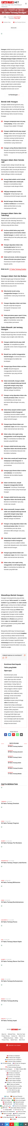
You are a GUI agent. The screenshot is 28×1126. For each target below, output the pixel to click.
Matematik (21, 9)
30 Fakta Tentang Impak (9, 1020)
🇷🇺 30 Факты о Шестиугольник (13, 1082)
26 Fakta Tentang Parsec (9, 922)
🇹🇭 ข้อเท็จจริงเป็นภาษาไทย (13, 1115)
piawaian (6, 698)
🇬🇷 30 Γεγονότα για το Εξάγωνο (13, 1059)
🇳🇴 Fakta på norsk (7, 1104)
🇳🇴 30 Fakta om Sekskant (13, 1073)
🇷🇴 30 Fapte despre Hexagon (13, 1080)
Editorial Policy (11, 1034)
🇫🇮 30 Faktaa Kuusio (6, 1063)
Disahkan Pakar (7, 22)
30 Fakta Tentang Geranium (10, 803)
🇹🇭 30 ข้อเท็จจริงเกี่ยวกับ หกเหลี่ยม (13, 1086)
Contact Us (14, 1036)
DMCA (16, 1038)
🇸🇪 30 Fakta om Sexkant (13, 1084)
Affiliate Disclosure (8, 1038)
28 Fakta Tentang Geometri (15, 752)
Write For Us (22, 1036)
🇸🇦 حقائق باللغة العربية (5, 1106)
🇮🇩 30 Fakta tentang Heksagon (13, 1067)
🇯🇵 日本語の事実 (7, 1109)
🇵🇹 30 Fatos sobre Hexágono (13, 1078)
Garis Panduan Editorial (20, 22)
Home (5, 9)
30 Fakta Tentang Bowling (9, 1001)
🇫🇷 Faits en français (7, 1098)
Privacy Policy (5, 1040)
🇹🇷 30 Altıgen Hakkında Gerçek (13, 1088)
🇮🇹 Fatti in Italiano (5, 1100)
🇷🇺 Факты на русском (19, 1113)
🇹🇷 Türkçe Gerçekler (21, 1117)
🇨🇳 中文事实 (13, 1119)
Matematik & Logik (13, 9)
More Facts (22, 1040)
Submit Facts (14, 1040)
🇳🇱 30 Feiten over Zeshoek (13, 1074)
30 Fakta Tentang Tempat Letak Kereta (13, 863)
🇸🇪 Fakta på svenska (18, 1102)
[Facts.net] (10, 2)
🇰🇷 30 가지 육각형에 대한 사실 (13, 1071)
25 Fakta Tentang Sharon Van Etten (12, 961)
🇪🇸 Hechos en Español (19, 1098)
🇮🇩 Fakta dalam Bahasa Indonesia (17, 1108)
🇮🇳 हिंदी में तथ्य (4, 1108)
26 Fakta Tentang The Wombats (11, 843)
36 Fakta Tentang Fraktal (15, 757)
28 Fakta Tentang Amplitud (15, 746)
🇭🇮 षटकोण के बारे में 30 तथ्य (13, 1065)
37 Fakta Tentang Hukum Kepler (11, 941)
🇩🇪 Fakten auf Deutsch (16, 1096)
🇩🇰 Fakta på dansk (7, 1102)
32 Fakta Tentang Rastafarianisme (12, 902)
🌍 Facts (6, 1096)
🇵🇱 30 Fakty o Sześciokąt (13, 1076)
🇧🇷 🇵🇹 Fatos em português (18, 1100)
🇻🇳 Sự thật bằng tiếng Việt (7, 1117)
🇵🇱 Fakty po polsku (21, 1111)
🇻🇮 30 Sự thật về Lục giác (13, 1090)
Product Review (6, 1036)
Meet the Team (21, 1034)
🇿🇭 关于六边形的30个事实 (13, 1092)
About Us (4, 1034)
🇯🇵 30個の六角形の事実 (20, 1069)
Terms (21, 1038)
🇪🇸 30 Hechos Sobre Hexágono (13, 1061)
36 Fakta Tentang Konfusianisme (12, 981)
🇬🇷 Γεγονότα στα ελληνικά (19, 1106)
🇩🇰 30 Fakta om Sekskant (13, 1055)
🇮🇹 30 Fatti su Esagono (6, 1069)
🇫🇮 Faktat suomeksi (18, 1104)
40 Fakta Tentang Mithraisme (10, 882)
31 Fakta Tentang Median (15, 773)
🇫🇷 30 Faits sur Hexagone (19, 1063)
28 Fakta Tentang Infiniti (14, 762)
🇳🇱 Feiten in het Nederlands (8, 1111)
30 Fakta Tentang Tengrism (10, 823)
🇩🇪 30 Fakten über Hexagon (13, 1057)
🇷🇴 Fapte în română (7, 1113)
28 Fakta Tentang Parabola (15, 768)
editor (6, 702)
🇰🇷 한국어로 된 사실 (18, 1109)
